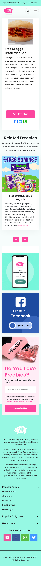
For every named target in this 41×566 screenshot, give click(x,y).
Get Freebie (20, 114)
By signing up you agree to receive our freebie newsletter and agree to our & (21, 399)
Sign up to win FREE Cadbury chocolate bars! (20, 3)
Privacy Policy (12, 402)
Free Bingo (7, 509)
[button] (25, 239)
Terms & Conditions (25, 402)
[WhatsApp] (20, 290)
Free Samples (9, 491)
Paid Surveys (8, 505)
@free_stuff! (24, 325)
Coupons (7, 496)
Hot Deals (7, 500)
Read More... (23, 225)
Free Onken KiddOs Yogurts (20, 197)
